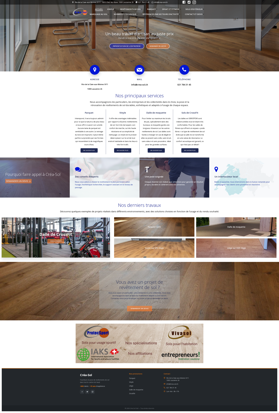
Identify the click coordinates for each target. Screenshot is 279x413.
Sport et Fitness (170, 9)
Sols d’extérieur (193, 9)
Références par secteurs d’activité (161, 14)
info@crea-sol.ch (172, 384)
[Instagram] (92, 392)
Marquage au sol (98, 14)
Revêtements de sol (130, 9)
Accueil (99, 9)
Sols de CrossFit (190, 112)
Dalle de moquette (156, 112)
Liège (131, 386)
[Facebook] (82, 392)
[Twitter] (87, 392)
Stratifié (132, 393)
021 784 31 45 (171, 388)
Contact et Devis (193, 14)
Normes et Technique (125, 14)
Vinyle (110, 9)
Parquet (151, 9)
